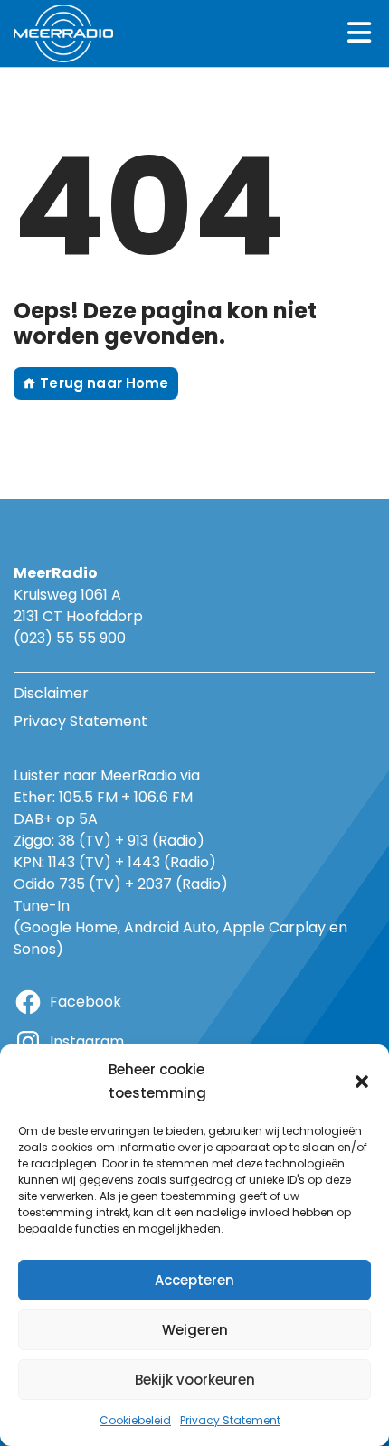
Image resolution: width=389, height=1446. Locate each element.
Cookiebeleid (135, 1420)
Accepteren (194, 1280)
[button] (362, 1082)
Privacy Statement (230, 1420)
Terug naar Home (102, 382)
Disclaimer (51, 693)
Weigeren (195, 1329)
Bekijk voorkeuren (195, 1379)
